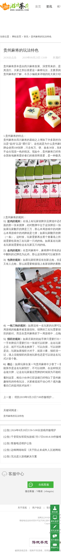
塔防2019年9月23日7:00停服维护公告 (35, 397)
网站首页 (16, 36)
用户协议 (36, 507)
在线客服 (44, 484)
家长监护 (55, 521)
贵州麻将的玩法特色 (13, 416)
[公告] (29, 430)
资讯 (49, 6)
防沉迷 (55, 512)
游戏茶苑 (14, 6)
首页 (38, 6)
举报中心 (55, 547)
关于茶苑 (22, 507)
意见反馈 (55, 530)
